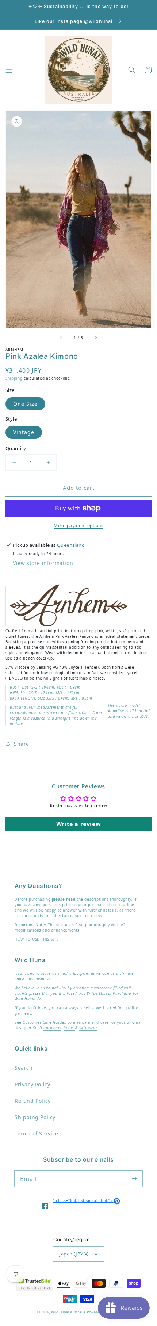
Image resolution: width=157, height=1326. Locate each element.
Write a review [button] (78, 824)
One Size (25, 403)
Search (24, 1067)
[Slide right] (96, 338)
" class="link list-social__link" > (86, 1200)
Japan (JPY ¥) (73, 1253)
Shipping (14, 378)
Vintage (23, 432)
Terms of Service (36, 1133)
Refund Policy (33, 1100)
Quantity (15, 448)
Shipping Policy (35, 1117)
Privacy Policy (32, 1084)
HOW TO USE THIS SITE (37, 939)
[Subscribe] (134, 1179)
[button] (9, 70)
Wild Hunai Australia (68, 1312)
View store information (43, 563)
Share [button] (21, 743)
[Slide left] (61, 338)
